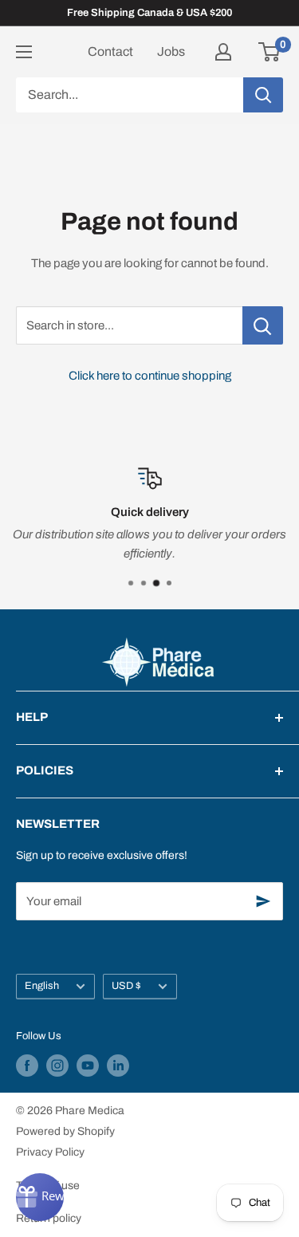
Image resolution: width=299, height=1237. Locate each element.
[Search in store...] (262, 325)
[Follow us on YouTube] (88, 1065)
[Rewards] (40, 1197)
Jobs (171, 51)
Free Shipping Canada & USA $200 (149, 12)
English (42, 985)
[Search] (263, 94)
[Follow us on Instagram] (57, 1065)
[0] (270, 51)
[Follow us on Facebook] (27, 1065)
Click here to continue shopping (150, 375)
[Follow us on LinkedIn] (118, 1065)
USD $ (126, 985)
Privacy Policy (50, 1152)
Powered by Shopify (65, 1131)
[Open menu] (24, 51)
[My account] (223, 52)
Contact (110, 51)
